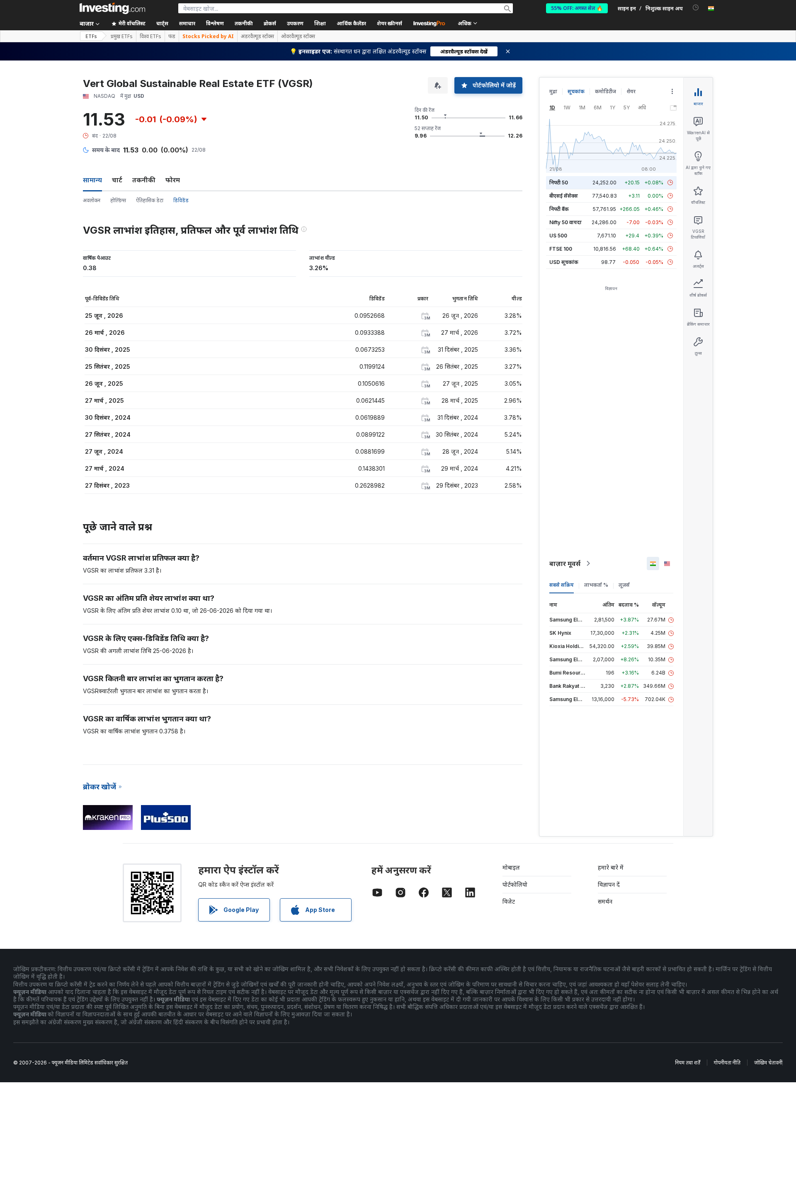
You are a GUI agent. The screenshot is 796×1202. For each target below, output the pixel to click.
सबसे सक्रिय (561, 585)
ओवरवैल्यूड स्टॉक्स (298, 36)
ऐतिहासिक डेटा (149, 200)
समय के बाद (106, 149)
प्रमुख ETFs (122, 36)
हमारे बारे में (611, 867)
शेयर (631, 91)
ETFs (91, 36)
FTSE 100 (560, 249)
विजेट (508, 901)
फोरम (172, 180)
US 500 (558, 235)
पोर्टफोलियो (514, 884)
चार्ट (117, 180)
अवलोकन (91, 200)
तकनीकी (143, 180)
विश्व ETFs (150, 36)
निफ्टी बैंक (559, 209)
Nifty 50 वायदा (565, 222)
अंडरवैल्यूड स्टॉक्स (257, 36)
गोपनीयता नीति (727, 1062)
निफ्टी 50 (558, 182)
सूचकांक (576, 91)
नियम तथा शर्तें (687, 1062)
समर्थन (605, 901)
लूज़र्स (624, 585)
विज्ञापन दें (609, 884)
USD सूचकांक (563, 262)
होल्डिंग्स (118, 200)
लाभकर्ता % (596, 585)
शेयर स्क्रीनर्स (389, 23)
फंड (171, 36)
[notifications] (696, 8)
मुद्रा (553, 91)
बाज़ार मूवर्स (564, 563)
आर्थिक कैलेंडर (351, 23)
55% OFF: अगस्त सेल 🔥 (577, 8)
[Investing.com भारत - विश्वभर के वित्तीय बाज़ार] (112, 8)
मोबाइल (511, 867)
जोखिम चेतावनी (768, 1062)
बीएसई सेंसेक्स (563, 196)
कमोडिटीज (605, 91)
